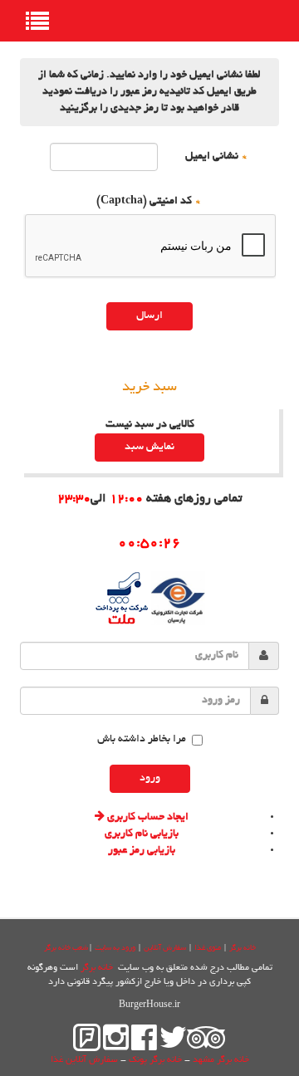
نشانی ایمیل (217, 157)
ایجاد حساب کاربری (147, 818)
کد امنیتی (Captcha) (149, 202)
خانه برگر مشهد (221, 1060)
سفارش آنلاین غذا (84, 1060)
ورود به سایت (115, 948)
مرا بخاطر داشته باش (141, 740)
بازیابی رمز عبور (141, 851)
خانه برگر (242, 948)
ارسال (149, 316)
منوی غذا (207, 948)
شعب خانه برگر (66, 948)
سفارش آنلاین (165, 948)
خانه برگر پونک (155, 1060)
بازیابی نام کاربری (142, 834)
